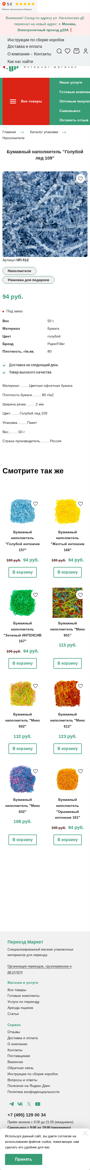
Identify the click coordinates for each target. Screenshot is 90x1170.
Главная (9, 132)
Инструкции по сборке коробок (33, 1074)
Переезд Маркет (25, 942)
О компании (17, 1044)
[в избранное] (80, 178)
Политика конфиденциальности (34, 1092)
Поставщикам (19, 1056)
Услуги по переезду (24, 1002)
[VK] (20, 1104)
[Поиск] (59, 51)
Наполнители (13, 138)
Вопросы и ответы (22, 1080)
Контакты (15, 1050)
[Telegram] (12, 1104)
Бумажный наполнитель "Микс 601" (67, 629)
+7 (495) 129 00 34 (27, 1114)
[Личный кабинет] (86, 51)
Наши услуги (71, 82)
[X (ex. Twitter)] (29, 1104)
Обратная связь (21, 1068)
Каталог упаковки (44, 132)
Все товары (17, 990)
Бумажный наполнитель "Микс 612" (67, 720)
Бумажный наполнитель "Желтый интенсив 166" (67, 541)
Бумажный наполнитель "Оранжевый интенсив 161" (67, 808)
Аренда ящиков (20, 1008)
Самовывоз (70, 111)
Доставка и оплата (23, 1038)
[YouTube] (38, 1104)
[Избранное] (67, 51)
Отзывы (14, 1032)
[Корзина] (77, 50)
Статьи (13, 1014)
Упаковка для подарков (28, 280)
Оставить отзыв (74, 120)
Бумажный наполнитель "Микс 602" (22, 720)
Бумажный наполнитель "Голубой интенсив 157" (23, 541)
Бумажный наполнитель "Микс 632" (22, 806)
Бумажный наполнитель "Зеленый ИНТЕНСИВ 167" (23, 632)
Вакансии (15, 1062)
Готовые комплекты (24, 996)
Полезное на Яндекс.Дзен (29, 1086)
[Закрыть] (85, 1133)
